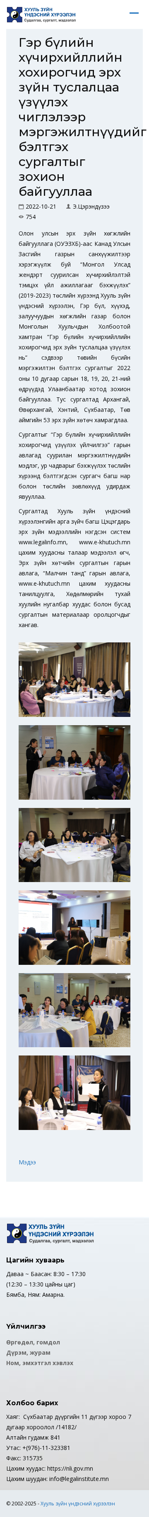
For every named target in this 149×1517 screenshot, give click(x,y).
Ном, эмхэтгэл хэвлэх (39, 1363)
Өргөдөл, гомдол (33, 1342)
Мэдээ (27, 1162)
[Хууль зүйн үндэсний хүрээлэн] (41, 14)
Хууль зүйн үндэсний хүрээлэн (78, 1503)
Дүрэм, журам (28, 1352)
